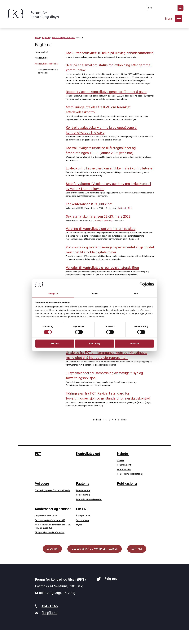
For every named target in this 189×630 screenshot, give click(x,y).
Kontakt (136, 548)
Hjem (37, 37)
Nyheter (123, 454)
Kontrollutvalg (41, 58)
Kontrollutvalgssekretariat (63, 37)
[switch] (79, 332)
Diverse (120, 460)
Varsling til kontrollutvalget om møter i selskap (100, 229)
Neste (124, 420)
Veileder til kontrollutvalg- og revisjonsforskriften (102, 268)
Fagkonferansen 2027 (46, 515)
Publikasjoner (127, 484)
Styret (79, 524)
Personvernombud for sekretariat (48, 71)
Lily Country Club (124, 208)
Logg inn (52, 548)
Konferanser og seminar (53, 509)
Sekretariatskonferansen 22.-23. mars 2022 (98, 216)
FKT (38, 454)
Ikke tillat (55, 343)
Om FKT (82, 509)
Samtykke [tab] (53, 293)
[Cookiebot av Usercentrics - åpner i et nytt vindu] (142, 284)
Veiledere (42, 484)
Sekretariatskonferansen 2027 (50, 520)
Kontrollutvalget (88, 454)
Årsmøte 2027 (83, 515)
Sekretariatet (82, 520)
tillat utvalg (94, 343)
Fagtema (46, 37)
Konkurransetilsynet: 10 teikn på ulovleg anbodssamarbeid (110, 53)
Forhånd (97, 420)
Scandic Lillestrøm (103, 220)
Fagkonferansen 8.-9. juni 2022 (89, 204)
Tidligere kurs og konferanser (49, 532)
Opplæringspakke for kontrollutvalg (52, 490)
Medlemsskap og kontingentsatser (95, 548)
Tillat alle (134, 343)
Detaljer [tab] (94, 293)
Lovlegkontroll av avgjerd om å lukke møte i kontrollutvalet (109, 168)
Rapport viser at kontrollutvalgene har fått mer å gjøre (106, 92)
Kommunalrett (41, 52)
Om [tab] (136, 293)
